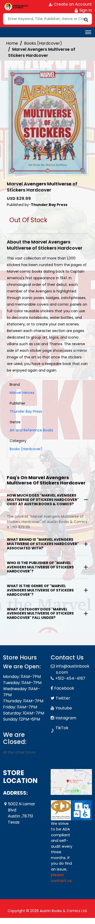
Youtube (63, 708)
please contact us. (61, 877)
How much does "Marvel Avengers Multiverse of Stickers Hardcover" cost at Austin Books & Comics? (43, 500)
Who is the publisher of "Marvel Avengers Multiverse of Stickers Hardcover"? (40, 567)
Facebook (64, 688)
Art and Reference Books (31, 430)
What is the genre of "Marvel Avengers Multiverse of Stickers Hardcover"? (40, 590)
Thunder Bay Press (26, 411)
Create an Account (72, 4)
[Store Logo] (15, 7)
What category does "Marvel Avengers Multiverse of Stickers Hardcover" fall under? (40, 613)
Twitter (63, 698)
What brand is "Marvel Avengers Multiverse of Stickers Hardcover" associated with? (43, 544)
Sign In (85, 10)
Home (12, 43)
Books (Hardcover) (43, 43)
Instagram (65, 718)
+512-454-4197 (70, 678)
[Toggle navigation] (88, 32)
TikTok (61, 728)
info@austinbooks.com (72, 669)
